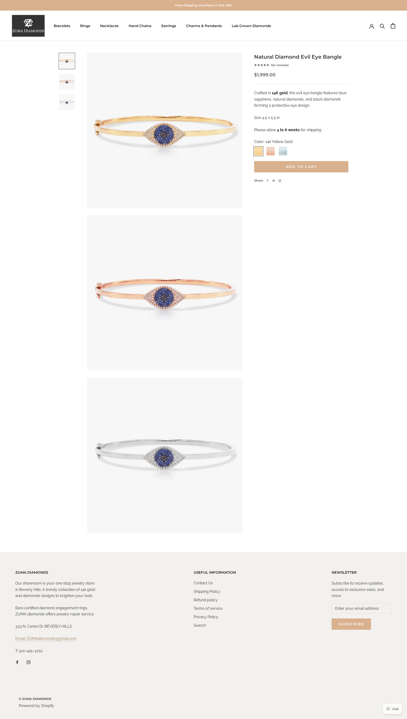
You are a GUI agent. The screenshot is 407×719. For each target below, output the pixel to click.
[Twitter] (273, 180)
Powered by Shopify (36, 705)
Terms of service (208, 608)
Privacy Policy (206, 617)
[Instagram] (28, 662)
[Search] (382, 25)
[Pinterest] (279, 180)
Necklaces (109, 26)
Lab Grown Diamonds (251, 26)
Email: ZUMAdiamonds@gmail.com (46, 638)
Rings (85, 26)
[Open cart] (393, 25)
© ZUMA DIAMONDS (35, 699)
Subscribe (351, 624)
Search (200, 625)
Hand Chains (140, 26)
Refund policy (206, 600)
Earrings (168, 26)
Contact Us (203, 583)
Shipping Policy (207, 591)
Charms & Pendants (204, 26)
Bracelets (62, 26)
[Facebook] (267, 180)
